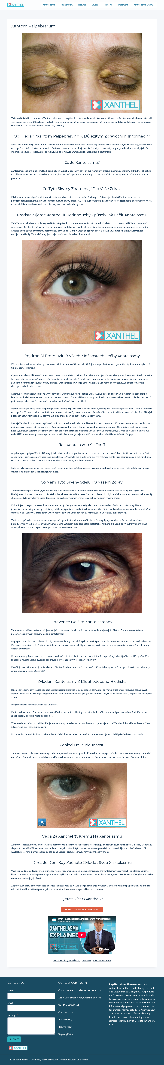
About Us (74, 1059)
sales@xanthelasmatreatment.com (84, 990)
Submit (14, 1039)
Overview (86, 960)
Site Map (84, 1059)
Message (12, 1015)
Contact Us (65, 1012)
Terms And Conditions (59, 1059)
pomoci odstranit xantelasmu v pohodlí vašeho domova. (76, 889)
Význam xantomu (102, 960)
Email (11, 1003)
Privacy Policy (40, 1059)
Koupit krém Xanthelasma (82, 909)
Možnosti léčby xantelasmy (66, 960)
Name (10, 990)
